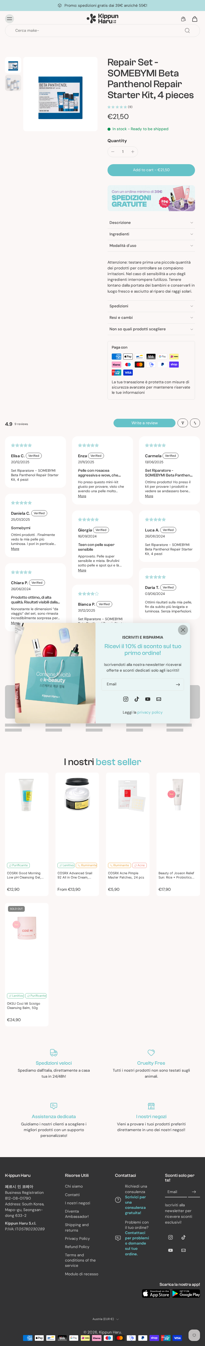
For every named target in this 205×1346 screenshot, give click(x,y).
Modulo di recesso (81, 1274)
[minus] (113, 152)
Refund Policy (77, 1246)
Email (172, 1191)
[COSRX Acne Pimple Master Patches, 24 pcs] (128, 816)
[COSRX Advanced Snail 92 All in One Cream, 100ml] (77, 816)
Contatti (72, 1194)
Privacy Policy (77, 1238)
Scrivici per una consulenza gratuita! (135, 1205)
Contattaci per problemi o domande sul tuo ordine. (137, 1243)
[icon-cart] (194, 19)
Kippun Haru (110, 1332)
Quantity (117, 140)
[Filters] (183, 423)
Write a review (145, 423)
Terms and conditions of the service (80, 1260)
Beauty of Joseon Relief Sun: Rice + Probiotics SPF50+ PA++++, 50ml (176, 875)
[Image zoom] (60, 94)
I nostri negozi (77, 1203)
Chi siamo (74, 1186)
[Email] (183, 1250)
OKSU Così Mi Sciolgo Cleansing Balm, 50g (23, 1006)
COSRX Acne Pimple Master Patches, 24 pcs (126, 875)
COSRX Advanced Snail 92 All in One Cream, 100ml (75, 875)
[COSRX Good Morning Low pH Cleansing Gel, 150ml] (26, 816)
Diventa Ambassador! (77, 1214)
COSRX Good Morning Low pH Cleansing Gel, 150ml (24, 875)
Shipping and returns (77, 1227)
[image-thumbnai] (13, 65)
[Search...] (187, 30)
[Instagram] (170, 1237)
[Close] (183, 630)
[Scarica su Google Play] (186, 1294)
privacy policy (150, 712)
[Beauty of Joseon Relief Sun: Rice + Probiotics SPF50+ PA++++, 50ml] (178, 816)
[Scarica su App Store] (156, 1294)
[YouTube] (170, 1250)
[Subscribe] (194, 1192)
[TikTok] (183, 1237)
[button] (151, 170)
